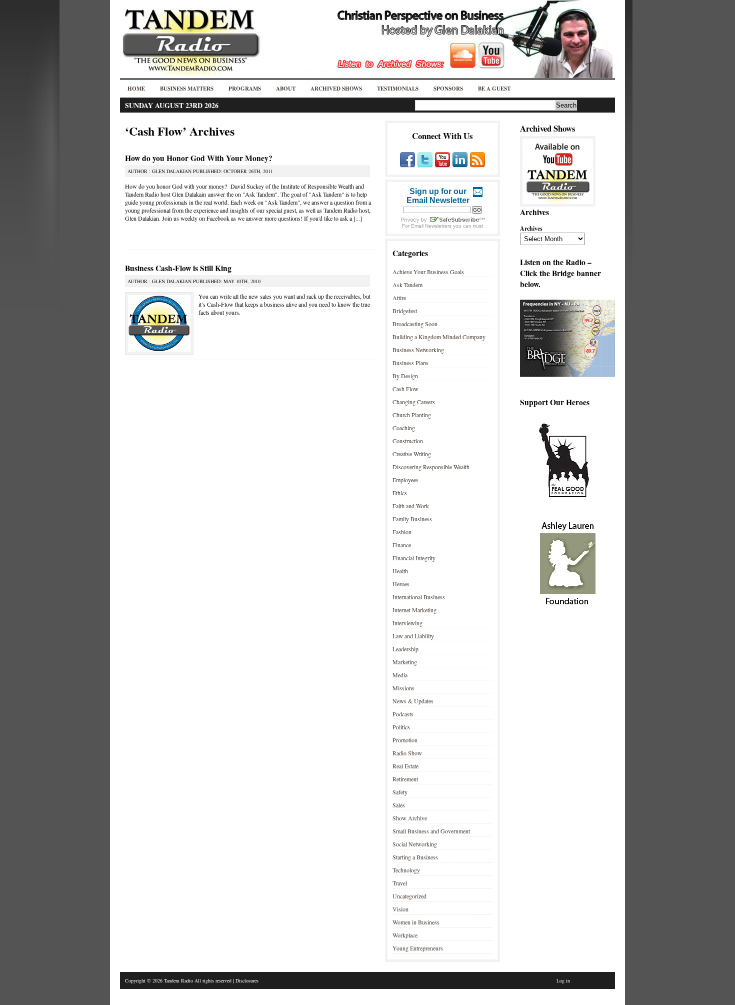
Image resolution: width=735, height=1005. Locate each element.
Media (400, 675)
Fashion (402, 532)
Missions (403, 688)
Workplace (405, 935)
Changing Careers (413, 402)
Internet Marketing (414, 610)
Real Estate (405, 766)
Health (400, 571)
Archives (531, 228)
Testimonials (397, 89)
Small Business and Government (431, 831)
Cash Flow (405, 389)
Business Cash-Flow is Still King (178, 268)
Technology (406, 870)
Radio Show (407, 753)
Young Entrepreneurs (417, 948)
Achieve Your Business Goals (428, 272)
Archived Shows (336, 89)
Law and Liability (413, 636)
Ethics (399, 493)
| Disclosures (245, 980)
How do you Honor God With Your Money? (198, 158)
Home (136, 89)
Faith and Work (410, 506)
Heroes (401, 584)
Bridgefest (404, 311)
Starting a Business (415, 857)
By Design (405, 376)
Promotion (405, 740)
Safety (400, 792)
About (286, 89)
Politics (401, 727)
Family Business (412, 519)
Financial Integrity (414, 558)
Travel (399, 883)
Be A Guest (494, 89)
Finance (401, 545)
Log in (563, 980)
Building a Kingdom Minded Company (439, 337)
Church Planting (411, 415)
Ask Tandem (407, 285)
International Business (418, 597)
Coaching (403, 428)
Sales (398, 805)
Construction (407, 441)
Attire (399, 298)
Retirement (405, 779)
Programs (244, 89)
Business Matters (187, 89)
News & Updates (413, 701)
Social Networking (414, 844)
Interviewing (407, 623)
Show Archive (409, 818)
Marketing (404, 662)
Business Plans (410, 363)
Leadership (405, 649)
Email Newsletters (431, 226)
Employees (405, 480)
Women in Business (416, 922)
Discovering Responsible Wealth (431, 467)
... (358, 218)
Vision (400, 909)
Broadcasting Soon (415, 324)
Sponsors (448, 89)
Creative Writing (411, 454)
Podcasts (403, 714)
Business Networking (418, 350)
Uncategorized (409, 896)
